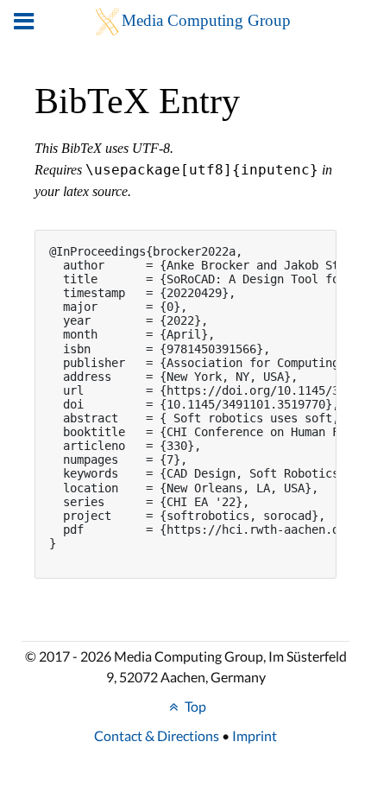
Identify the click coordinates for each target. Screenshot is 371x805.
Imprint (254, 735)
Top (194, 706)
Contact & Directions (156, 735)
